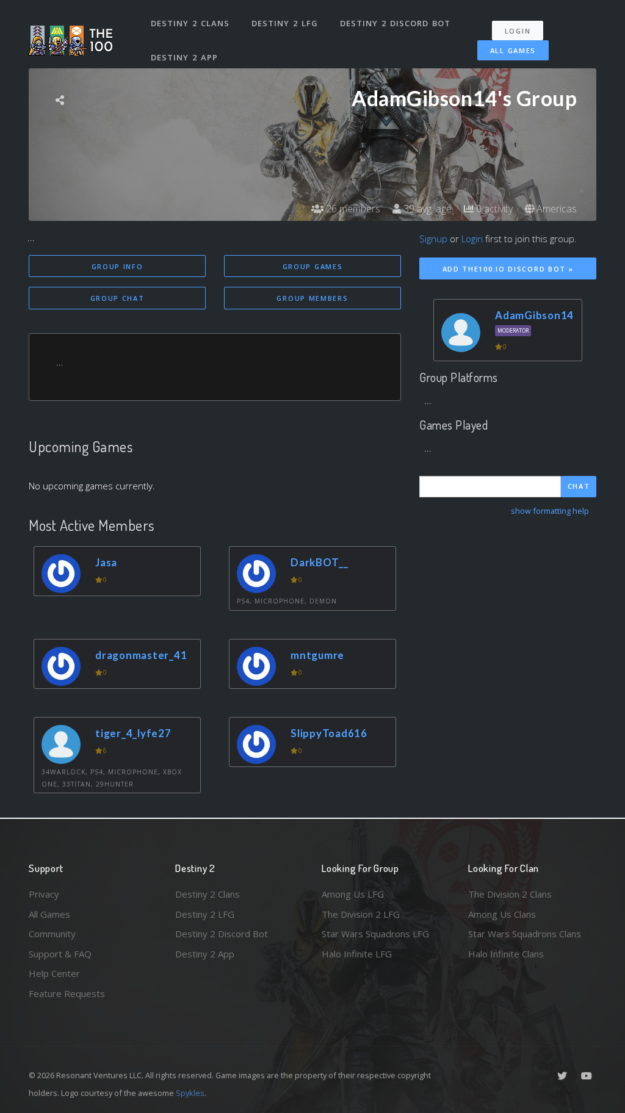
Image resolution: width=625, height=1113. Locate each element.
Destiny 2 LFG (284, 23)
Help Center (54, 973)
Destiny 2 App (184, 57)
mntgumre (317, 655)
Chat (579, 486)
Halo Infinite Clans (506, 954)
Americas (555, 208)
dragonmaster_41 (141, 655)
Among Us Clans (502, 914)
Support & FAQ (60, 954)
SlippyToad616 (329, 733)
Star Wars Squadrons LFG (375, 934)
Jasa (106, 562)
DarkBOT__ (320, 562)
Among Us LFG (353, 894)
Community (52, 934)
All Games (513, 50)
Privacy (44, 894)
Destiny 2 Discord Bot (395, 23)
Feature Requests (67, 993)
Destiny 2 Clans (190, 23)
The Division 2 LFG (361, 914)
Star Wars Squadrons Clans (524, 934)
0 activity (493, 208)
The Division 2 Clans (510, 894)
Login (518, 30)
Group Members (312, 298)
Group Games (313, 266)
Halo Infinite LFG (357, 954)
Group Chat (117, 298)
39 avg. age (426, 208)
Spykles (190, 1092)
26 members (351, 208)
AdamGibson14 (534, 315)
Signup (433, 238)
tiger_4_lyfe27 (133, 733)
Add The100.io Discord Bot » (508, 268)
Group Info (117, 266)
